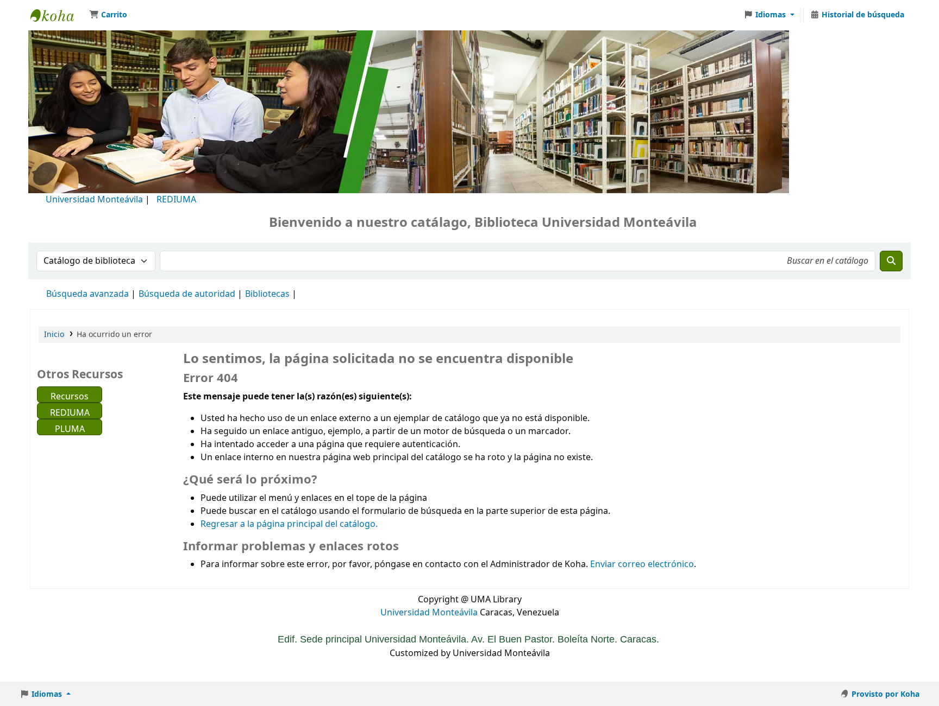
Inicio (54, 334)
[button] (108, 15)
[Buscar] (891, 261)
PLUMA (70, 429)
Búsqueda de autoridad (187, 294)
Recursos (70, 396)
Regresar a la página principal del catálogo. (289, 524)
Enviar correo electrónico (642, 564)
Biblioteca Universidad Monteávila (57, 15)
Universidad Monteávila (94, 199)
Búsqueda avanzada (87, 294)
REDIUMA (176, 199)
